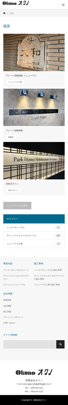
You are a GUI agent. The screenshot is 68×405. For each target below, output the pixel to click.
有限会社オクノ (40, 400)
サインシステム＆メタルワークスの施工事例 (49, 277)
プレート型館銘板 (14, 130)
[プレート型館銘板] (34, 107)
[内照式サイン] (34, 160)
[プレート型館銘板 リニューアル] (34, 52)
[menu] (63, 4)
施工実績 (7, 311)
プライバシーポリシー (13, 317)
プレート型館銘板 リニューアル (21, 75)
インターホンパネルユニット (16, 270)
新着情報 (7, 300)
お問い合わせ (9, 323)
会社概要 (7, 306)
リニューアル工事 (15, 82)
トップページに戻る (17, 205)
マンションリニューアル (14, 284)
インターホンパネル (33, 227)
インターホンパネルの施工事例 (48, 270)
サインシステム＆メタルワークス (33, 235)
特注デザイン (13, 190)
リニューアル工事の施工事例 (47, 284)
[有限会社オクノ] (15, 4)
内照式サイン (12, 184)
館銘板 (10, 137)
